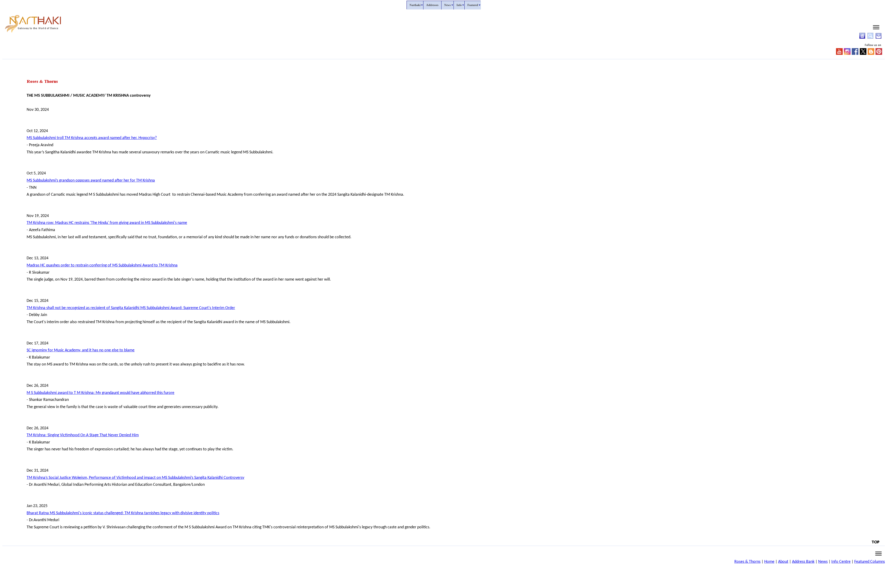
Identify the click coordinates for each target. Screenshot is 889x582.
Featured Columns (869, 562)
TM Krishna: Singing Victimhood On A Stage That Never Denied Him (83, 435)
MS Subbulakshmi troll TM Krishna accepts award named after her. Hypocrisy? (92, 138)
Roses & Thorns (747, 562)
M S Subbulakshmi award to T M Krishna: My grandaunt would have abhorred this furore (100, 393)
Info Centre (841, 562)
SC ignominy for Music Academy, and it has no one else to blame (81, 350)
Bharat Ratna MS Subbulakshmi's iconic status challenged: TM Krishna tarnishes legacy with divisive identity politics (123, 513)
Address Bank (803, 562)
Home (769, 562)
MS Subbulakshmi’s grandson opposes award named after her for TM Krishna (91, 180)
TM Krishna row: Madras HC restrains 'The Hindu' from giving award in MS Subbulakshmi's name (107, 223)
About (783, 562)
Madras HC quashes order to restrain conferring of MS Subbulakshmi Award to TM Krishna (102, 265)
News (823, 562)
